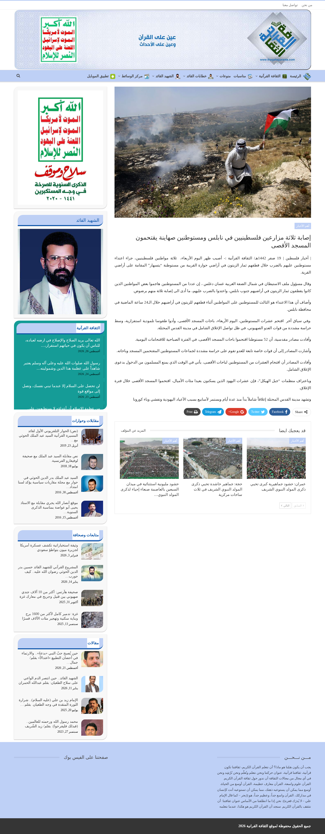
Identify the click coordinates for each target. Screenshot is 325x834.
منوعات (225, 76)
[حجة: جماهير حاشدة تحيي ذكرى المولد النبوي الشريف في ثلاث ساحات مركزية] (212, 458)
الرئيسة (295, 76)
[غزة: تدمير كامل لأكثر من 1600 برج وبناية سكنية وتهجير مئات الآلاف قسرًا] (92, 620)
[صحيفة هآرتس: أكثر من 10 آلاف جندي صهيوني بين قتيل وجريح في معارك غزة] (92, 598)
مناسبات (240, 76)
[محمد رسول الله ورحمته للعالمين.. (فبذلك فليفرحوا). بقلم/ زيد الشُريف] (92, 727)
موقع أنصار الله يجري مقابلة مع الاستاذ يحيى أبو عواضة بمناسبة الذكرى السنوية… (49, 507)
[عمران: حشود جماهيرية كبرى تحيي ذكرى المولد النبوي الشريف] (276, 458)
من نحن (307, 5)
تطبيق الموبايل (98, 76)
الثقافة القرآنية (270, 76)
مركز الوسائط (132, 76)
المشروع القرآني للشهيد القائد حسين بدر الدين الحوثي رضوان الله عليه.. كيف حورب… (48, 571)
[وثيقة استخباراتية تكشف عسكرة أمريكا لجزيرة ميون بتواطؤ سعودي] (92, 551)
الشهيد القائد (165, 76)
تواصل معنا (290, 5)
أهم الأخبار (302, 226)
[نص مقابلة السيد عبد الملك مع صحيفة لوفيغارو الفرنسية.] (92, 462)
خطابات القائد (197, 76)
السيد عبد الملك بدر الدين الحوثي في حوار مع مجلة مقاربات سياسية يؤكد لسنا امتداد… (48, 482)
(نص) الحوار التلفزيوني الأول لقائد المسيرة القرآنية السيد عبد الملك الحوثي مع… (48, 435)
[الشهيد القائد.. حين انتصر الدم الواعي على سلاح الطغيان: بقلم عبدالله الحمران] (92, 684)
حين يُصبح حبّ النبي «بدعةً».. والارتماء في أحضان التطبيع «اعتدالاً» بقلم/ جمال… (50, 657)
